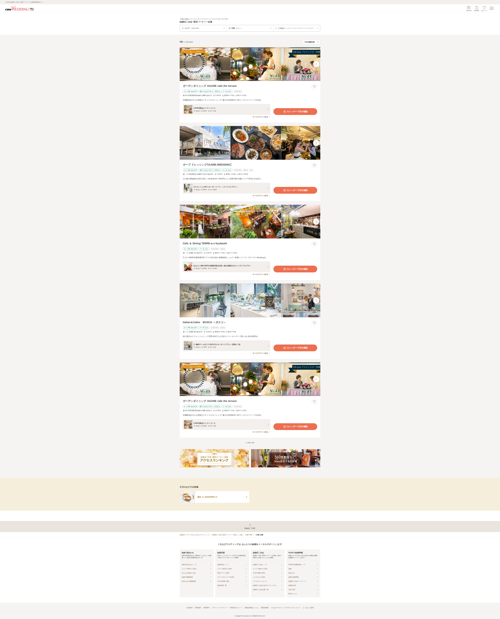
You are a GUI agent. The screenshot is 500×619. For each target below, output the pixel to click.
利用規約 (198, 608)
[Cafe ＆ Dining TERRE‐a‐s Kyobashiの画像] (250, 221)
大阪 (240, 535)
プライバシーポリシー (219, 608)
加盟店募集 (264, 608)
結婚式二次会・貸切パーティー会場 (224, 535)
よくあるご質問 (308, 608)
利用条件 (206, 608)
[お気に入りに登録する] (314, 86)
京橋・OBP (248, 535)
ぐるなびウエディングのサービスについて (285, 608)
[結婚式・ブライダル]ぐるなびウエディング (194, 535)
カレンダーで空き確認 (297, 111)
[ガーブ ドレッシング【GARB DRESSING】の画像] (250, 143)
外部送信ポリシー (236, 608)
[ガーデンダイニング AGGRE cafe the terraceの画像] (250, 64)
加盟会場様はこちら (251, 608)
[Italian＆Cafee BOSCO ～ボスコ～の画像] (250, 300)
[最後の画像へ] (316, 64)
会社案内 (189, 608)
